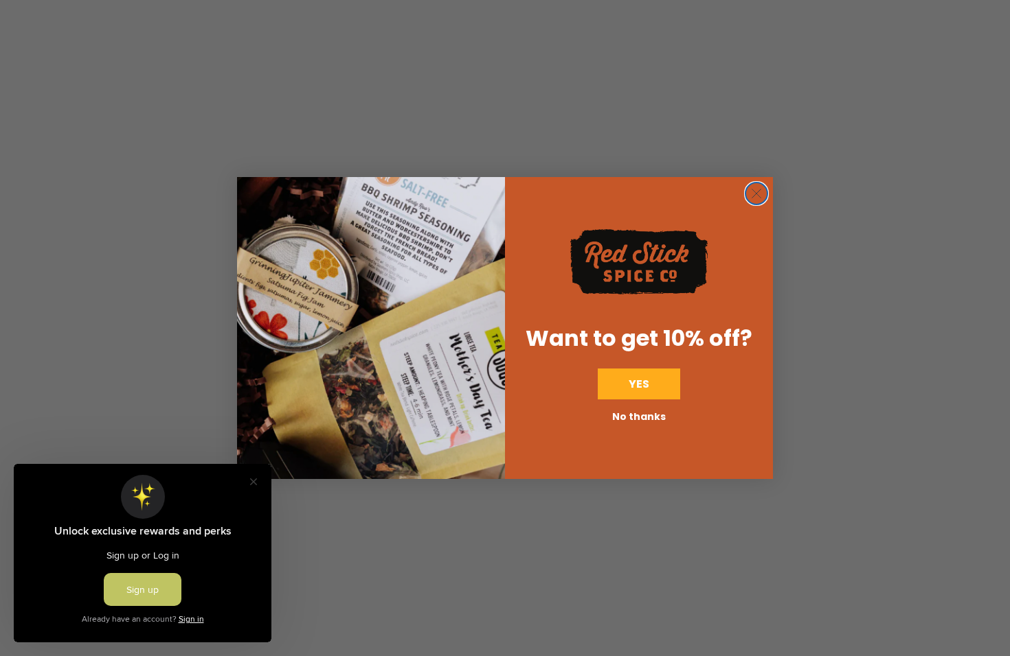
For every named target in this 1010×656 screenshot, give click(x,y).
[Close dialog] (756, 193)
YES (639, 384)
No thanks (639, 416)
